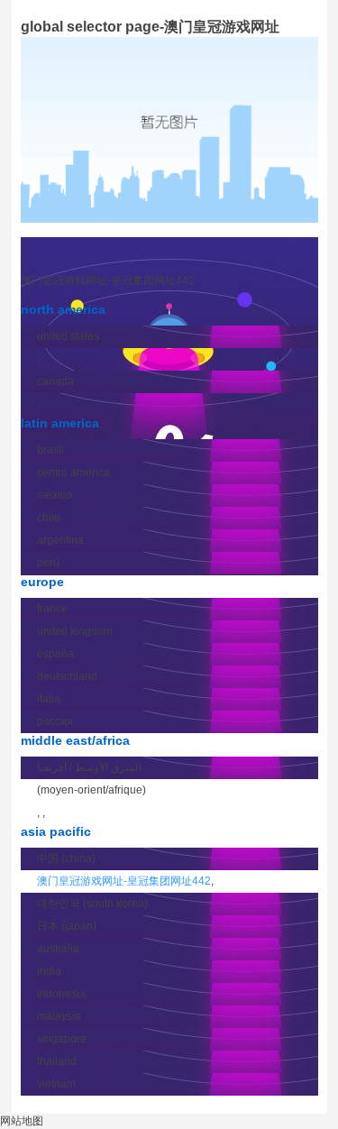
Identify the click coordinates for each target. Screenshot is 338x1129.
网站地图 (21, 1121)
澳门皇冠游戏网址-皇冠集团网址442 (108, 280)
